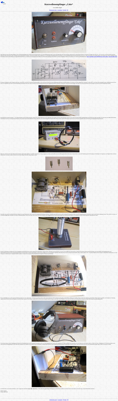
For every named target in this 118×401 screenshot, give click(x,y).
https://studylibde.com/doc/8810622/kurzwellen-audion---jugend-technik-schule (102, 56)
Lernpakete (59, 10)
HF (67, 10)
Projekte (64, 10)
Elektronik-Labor (53, 10)
